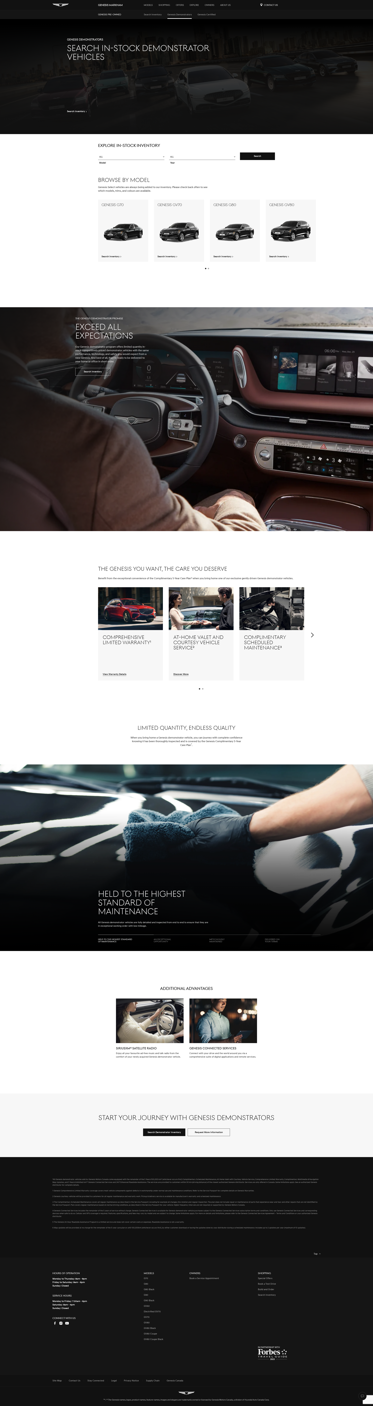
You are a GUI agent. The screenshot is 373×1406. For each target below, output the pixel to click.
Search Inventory (153, 14)
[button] (131, 157)
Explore (194, 5)
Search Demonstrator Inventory (164, 1132)
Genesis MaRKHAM (110, 5)
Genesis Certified (206, 14)
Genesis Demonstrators (179, 14)
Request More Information (209, 1132)
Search (257, 156)
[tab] (126, 939)
